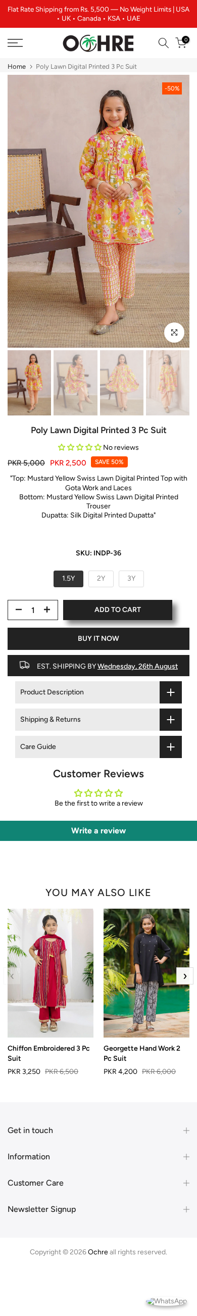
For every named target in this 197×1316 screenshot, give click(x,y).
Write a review (98, 830)
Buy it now (98, 638)
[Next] (179, 211)
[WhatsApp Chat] (166, 1300)
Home (17, 66)
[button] (80, 447)
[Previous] (18, 211)
